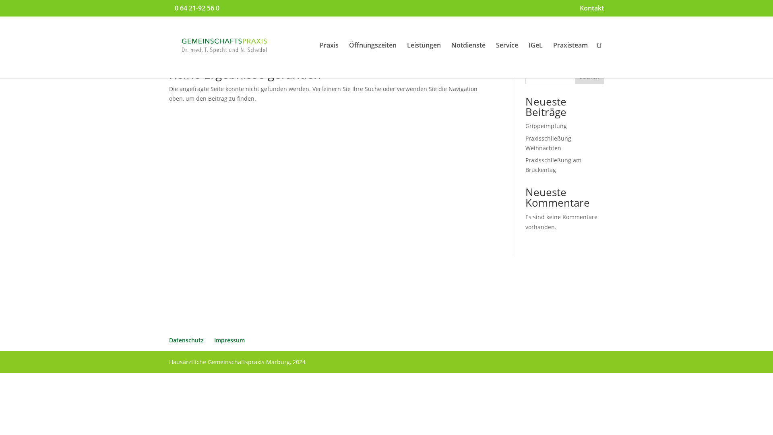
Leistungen (424, 46)
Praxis (329, 46)
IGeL (536, 46)
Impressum (229, 340)
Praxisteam (570, 46)
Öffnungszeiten (373, 46)
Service (507, 46)
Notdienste (468, 46)
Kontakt (592, 8)
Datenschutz (186, 340)
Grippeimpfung (546, 126)
